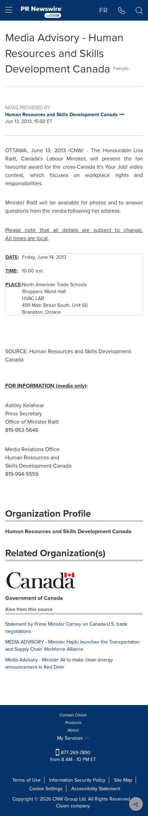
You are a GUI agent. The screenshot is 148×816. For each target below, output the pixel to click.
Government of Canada (34, 598)
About (73, 730)
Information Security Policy (77, 779)
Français (121, 68)
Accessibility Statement (95, 788)
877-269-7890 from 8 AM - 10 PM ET (73, 756)
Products (73, 722)
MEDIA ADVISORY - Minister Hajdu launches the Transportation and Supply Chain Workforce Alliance (72, 645)
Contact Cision (73, 715)
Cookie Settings (46, 788)
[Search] (139, 10)
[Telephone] (121, 10)
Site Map (123, 779)
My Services (70, 738)
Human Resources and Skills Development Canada (68, 531)
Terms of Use (26, 779)
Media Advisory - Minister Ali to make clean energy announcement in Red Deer (59, 663)
